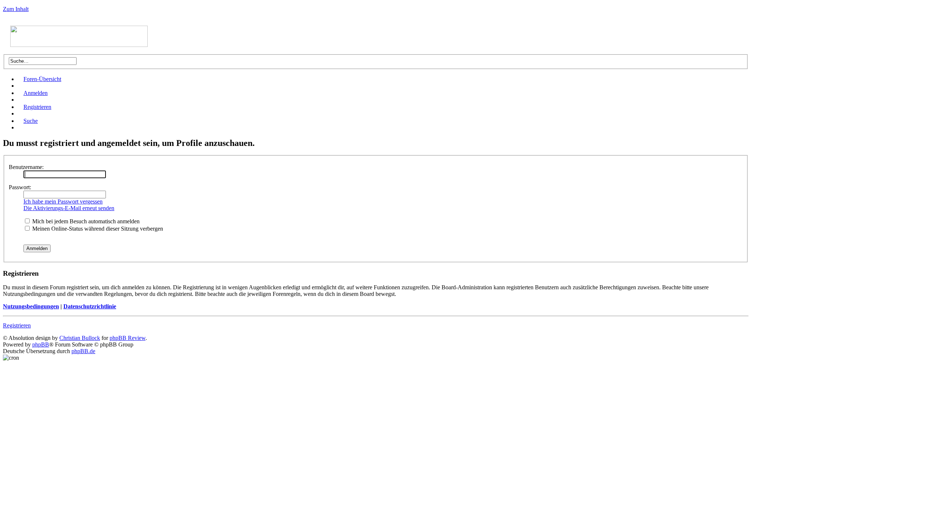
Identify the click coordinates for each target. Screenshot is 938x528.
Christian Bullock (79, 338)
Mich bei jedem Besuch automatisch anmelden (85, 221)
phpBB (40, 344)
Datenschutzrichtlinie (89, 306)
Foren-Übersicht (42, 79)
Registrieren (37, 107)
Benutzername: (26, 167)
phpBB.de (83, 351)
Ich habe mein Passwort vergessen (63, 201)
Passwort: (20, 187)
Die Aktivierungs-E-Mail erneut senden (68, 208)
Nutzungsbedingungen (31, 306)
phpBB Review (127, 338)
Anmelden (35, 93)
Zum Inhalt (16, 9)
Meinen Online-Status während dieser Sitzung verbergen (97, 228)
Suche (30, 121)
